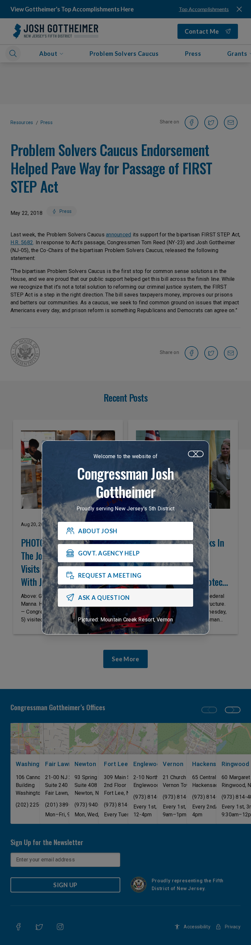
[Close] (196, 454)
